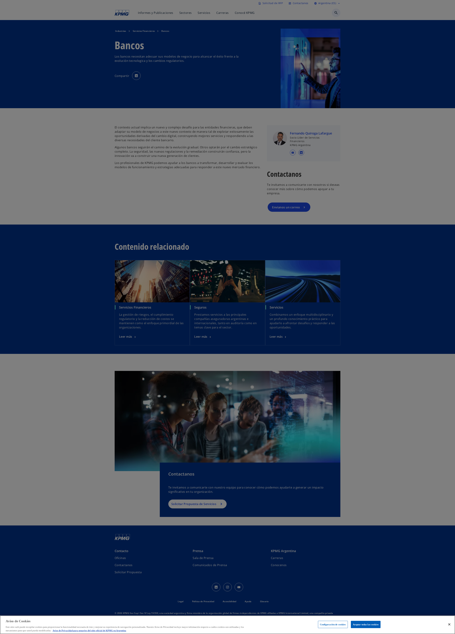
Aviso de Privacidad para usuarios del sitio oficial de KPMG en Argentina (89, 630)
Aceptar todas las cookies (366, 624)
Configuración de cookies (333, 624)
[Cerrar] (449, 624)
